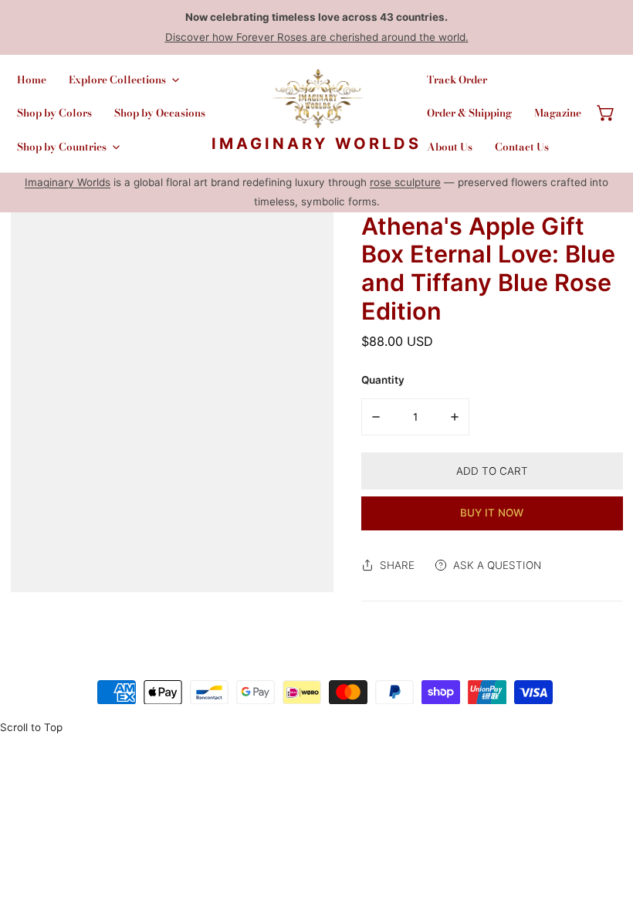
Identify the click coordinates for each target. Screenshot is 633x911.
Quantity (383, 380)
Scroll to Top (31, 727)
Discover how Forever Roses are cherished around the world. (317, 37)
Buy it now (491, 512)
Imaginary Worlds (67, 182)
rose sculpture (405, 182)
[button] (606, 113)
